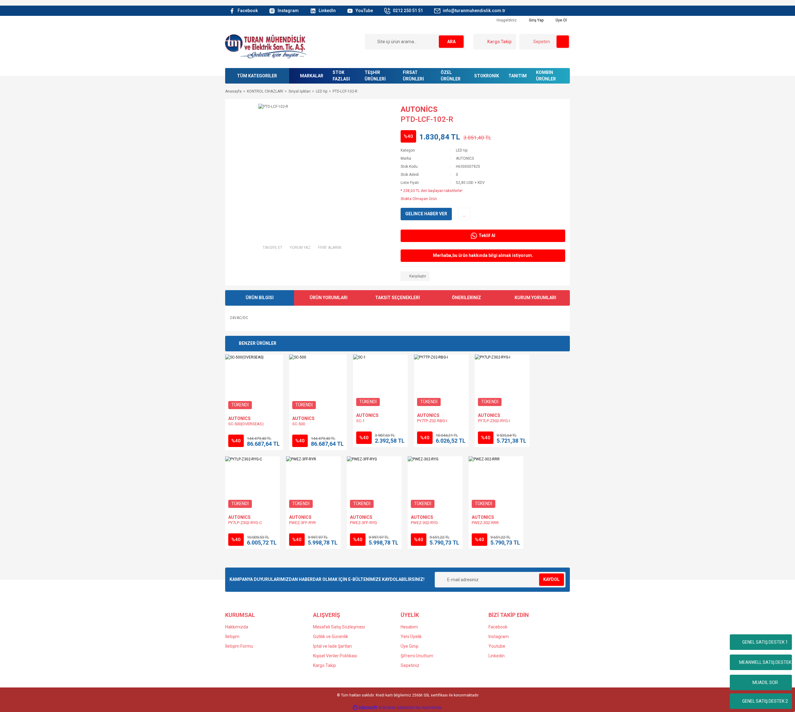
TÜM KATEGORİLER (257, 75)
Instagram (498, 636)
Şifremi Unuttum (417, 655)
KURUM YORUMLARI (535, 297)
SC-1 (360, 420)
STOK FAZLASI (341, 75)
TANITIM (517, 75)
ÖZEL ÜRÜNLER (451, 75)
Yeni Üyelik (411, 636)
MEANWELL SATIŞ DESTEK (765, 662)
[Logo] (266, 46)
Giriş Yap (535, 20)
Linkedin (496, 655)
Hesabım (409, 626)
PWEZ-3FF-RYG (363, 522)
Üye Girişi (409, 646)
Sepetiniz (410, 665)
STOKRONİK (486, 75)
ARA (451, 41)
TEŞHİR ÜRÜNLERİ (375, 75)
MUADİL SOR (765, 682)
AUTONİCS (419, 109)
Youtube (496, 646)
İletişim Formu (239, 646)
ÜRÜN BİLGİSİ (260, 297)
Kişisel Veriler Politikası (335, 655)
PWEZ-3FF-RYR (302, 522)
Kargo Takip (324, 665)
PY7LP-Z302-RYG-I (494, 420)
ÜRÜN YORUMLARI (329, 297)
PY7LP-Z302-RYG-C (245, 522)
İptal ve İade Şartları (332, 646)
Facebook (497, 626)
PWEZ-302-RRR (485, 522)
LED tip (461, 150)
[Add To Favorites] (464, 214)
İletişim (232, 636)
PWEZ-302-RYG (424, 522)
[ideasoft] (364, 707)
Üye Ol (561, 20)
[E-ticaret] (397, 707)
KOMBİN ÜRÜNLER (546, 75)
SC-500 (298, 424)
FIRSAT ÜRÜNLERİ (413, 75)
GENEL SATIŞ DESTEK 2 (765, 701)
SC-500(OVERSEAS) (246, 424)
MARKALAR (311, 75)
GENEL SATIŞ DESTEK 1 (765, 642)
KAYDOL (551, 579)
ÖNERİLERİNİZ (466, 297)
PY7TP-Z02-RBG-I (432, 420)
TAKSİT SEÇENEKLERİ (397, 297)
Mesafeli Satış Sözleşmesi (339, 626)
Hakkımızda (236, 626)
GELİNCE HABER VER (426, 213)
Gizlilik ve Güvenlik (330, 636)
